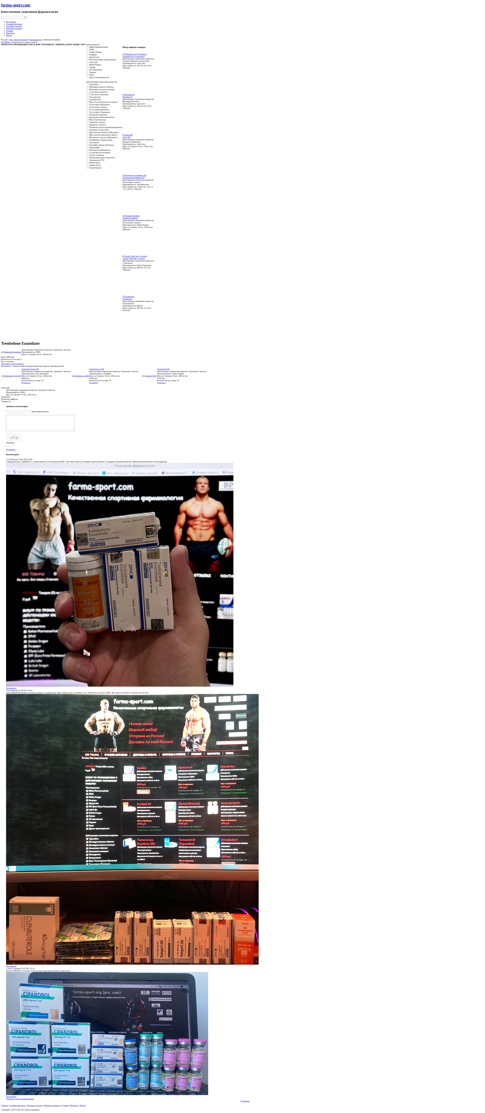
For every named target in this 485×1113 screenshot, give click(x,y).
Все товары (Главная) (19, 40)
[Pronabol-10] (128, 95)
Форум (9, 35)
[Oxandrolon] (128, 297)
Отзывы (9, 31)
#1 (11, 968)
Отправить (10, 449)
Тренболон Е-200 (96, 369)
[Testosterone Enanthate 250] (135, 175)
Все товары (11, 22)
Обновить (10, 443)
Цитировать (11, 688)
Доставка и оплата (14, 26)
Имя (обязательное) (40, 411)
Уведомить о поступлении (12, 364)
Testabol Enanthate (130, 218)
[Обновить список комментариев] (19, 454)
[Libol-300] (127, 135)
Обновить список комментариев (20, 1099)
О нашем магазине (14, 24)
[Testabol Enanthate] (131, 216)
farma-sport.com (15, 5)
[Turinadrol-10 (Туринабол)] (135, 54)
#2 (10, 690)
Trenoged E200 (163, 369)
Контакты (10, 33)
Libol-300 (126, 137)
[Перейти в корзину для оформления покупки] (36, 42)
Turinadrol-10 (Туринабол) (134, 56)
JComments (245, 1101)
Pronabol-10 (127, 97)
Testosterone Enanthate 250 (133, 178)
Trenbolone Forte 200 (30, 369)
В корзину (26, 383)
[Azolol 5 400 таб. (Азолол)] (135, 256)
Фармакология (35, 40)
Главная (4, 1105)
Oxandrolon (127, 299)
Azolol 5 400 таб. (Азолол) (134, 258)
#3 (10, 459)
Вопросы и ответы (14, 29)
